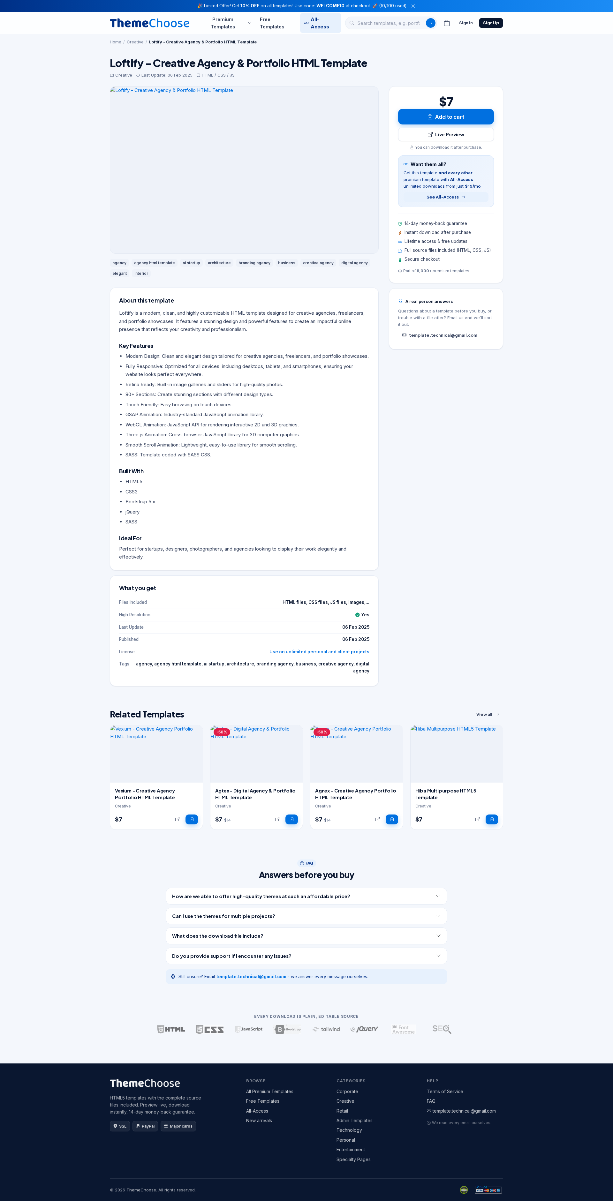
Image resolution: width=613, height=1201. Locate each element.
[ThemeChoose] (150, 22)
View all (484, 714)
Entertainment (351, 1149)
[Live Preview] (177, 819)
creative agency (318, 262)
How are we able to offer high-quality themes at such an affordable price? (261, 896)
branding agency (254, 262)
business (286, 262)
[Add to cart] (191, 819)
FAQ (431, 1101)
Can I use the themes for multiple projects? (223, 916)
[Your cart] (447, 23)
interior (141, 273)
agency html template (154, 262)
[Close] (413, 6)
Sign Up (491, 22)
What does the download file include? (217, 936)
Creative (135, 41)
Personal (346, 1140)
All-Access (320, 22)
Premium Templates (223, 22)
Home (115, 41)
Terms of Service (445, 1091)
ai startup (191, 262)
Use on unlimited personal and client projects (319, 651)
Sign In (466, 22)
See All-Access (442, 196)
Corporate (347, 1091)
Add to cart (449, 116)
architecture (219, 262)
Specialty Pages (354, 1159)
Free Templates (272, 22)
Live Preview (449, 134)
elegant (119, 273)
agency (119, 262)
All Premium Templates (269, 1091)
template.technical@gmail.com (443, 335)
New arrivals (259, 1120)
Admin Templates (355, 1120)
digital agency (354, 262)
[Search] (430, 23)
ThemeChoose (141, 1189)
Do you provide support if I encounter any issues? (231, 956)
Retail (342, 1111)
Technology (349, 1130)
